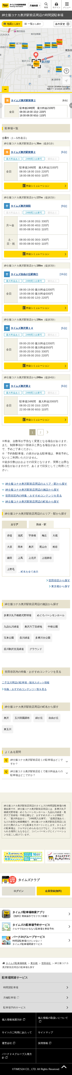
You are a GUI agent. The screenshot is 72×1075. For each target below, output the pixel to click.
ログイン (19, 891)
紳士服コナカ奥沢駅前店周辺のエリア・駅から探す (36, 483)
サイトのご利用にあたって (17, 1032)
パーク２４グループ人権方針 (17, 1056)
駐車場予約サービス (14, 1007)
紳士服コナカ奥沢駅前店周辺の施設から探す (32, 489)
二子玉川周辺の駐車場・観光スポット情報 (25, 682)
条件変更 (62, 24)
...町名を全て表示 (28, 571)
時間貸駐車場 (10, 987)
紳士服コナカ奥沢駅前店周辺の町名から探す (32, 501)
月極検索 (34, 5)
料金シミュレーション (37, 186)
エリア (14, 524)
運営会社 (7, 1043)
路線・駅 (41, 524)
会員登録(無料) (53, 891)
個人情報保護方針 (12, 1019)
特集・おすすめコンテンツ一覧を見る (25, 689)
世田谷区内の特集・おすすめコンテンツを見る (33, 495)
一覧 (34, 23)
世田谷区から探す (59, 580)
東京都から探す (60, 586)
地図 (13, 23)
